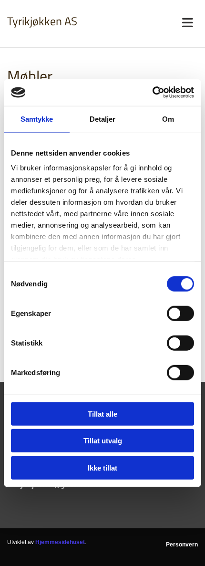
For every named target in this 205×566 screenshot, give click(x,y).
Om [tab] (168, 119)
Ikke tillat (102, 467)
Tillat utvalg (102, 441)
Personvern (182, 544)
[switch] (180, 313)
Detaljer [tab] (103, 119)
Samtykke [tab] (36, 119)
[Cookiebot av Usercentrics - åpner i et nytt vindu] (152, 92)
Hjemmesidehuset (60, 542)
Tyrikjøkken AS (42, 21)
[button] (154, 23)
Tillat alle (102, 413)
